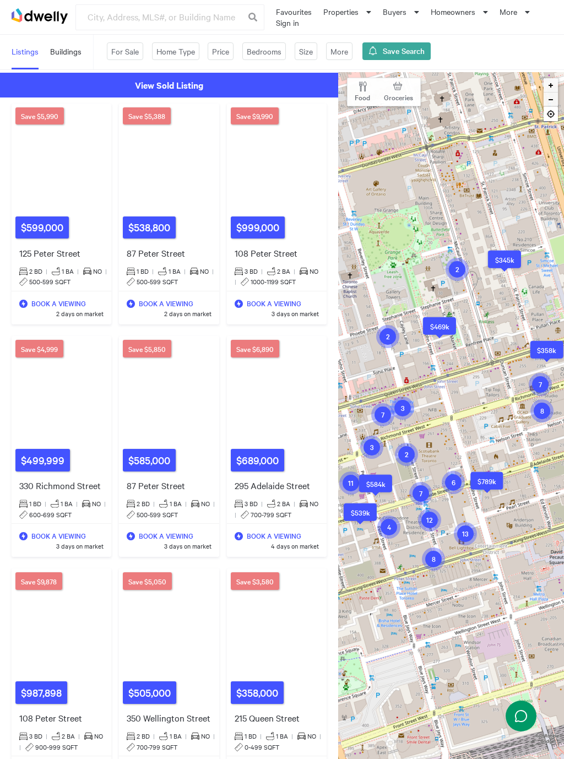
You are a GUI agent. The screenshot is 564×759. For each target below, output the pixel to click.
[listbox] (347, 11)
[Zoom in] (551, 85)
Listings (25, 51)
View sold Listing (169, 85)
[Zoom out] (551, 100)
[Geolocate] (550, 115)
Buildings (66, 51)
